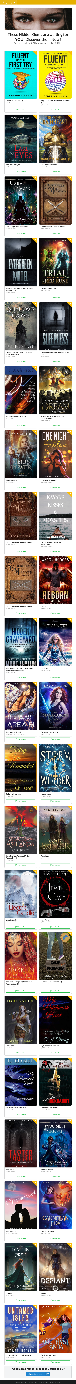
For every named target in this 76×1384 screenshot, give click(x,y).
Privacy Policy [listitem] (33, 1382)
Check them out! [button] (35, 1374)
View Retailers (21, 109)
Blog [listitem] (16, 1382)
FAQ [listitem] (26, 1382)
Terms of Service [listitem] (43, 1382)
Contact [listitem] (21, 1382)
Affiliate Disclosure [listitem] (55, 1382)
